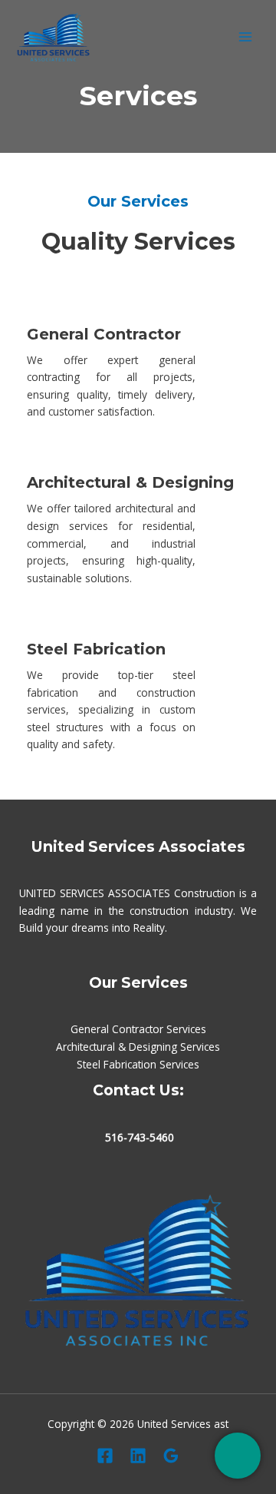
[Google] (171, 1455)
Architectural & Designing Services (138, 1046)
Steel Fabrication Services (138, 1064)
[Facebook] (105, 1455)
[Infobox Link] (138, 358)
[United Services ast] (53, 37)
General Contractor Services (138, 1029)
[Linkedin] (138, 1455)
